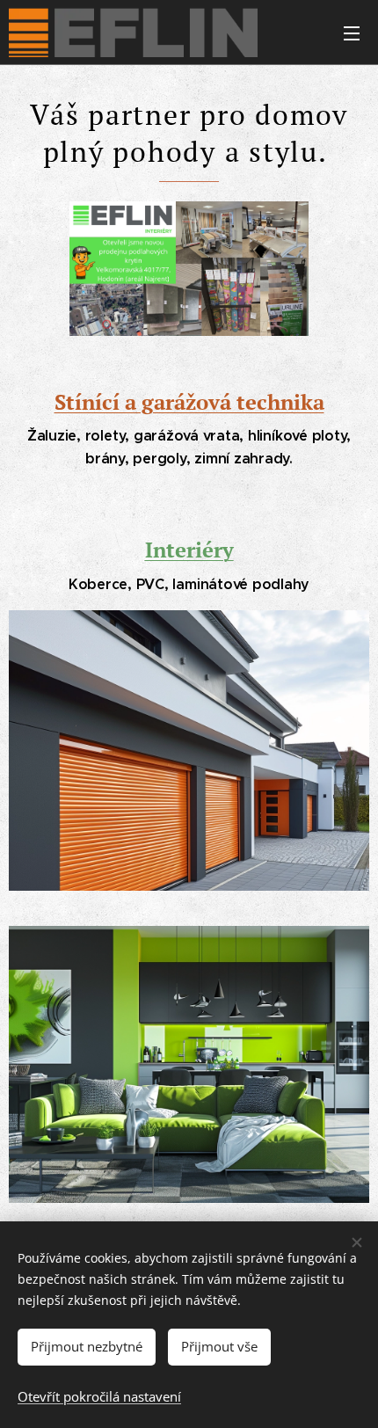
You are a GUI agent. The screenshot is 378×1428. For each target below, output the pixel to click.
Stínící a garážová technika (189, 402)
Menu (351, 32)
